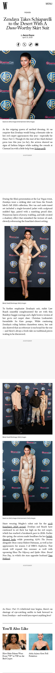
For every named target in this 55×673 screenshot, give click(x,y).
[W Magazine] (5, 5)
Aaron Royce (28, 35)
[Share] (18, 44)
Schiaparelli (40, 148)
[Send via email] (37, 44)
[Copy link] (31, 44)
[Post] (24, 44)
